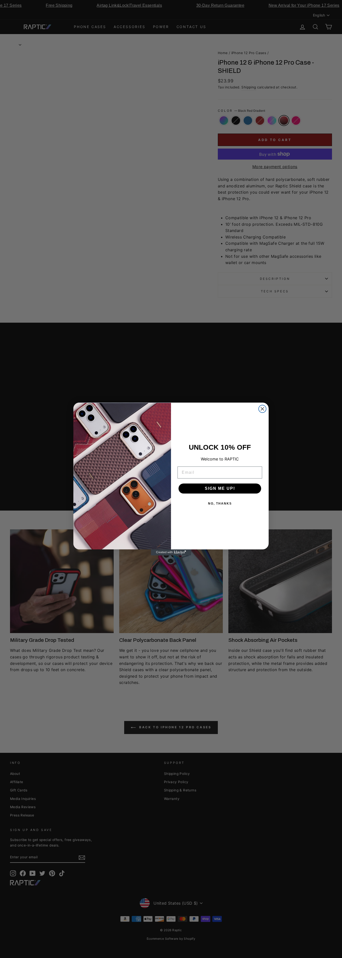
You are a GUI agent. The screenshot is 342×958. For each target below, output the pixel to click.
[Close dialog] (262, 409)
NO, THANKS (220, 503)
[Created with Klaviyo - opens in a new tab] (171, 552)
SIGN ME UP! (220, 488)
